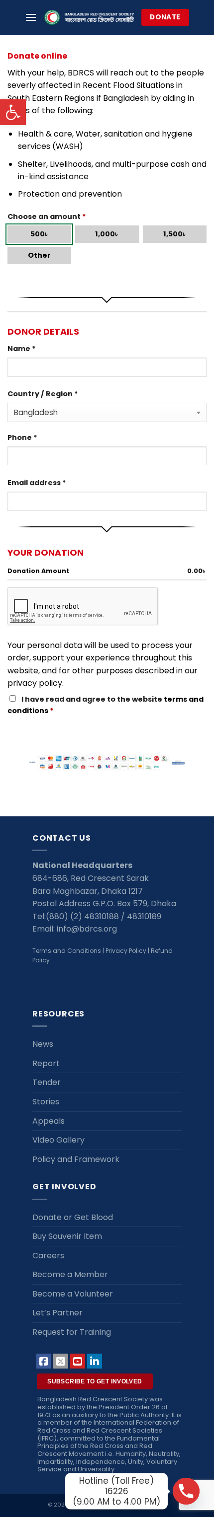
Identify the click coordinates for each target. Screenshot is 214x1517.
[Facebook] (43, 1361)
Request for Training (71, 1332)
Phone (22, 437)
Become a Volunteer (72, 1294)
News (42, 1044)
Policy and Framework (75, 1159)
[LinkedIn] (94, 1361)
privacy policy (34, 683)
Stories (45, 1101)
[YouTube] (77, 1361)
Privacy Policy (126, 950)
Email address (36, 483)
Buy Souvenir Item (67, 1236)
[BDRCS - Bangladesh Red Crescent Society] (89, 17)
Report (46, 1063)
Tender (46, 1082)
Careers (48, 1255)
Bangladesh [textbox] (36, 412)
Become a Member (70, 1274)
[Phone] (186, 1491)
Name (21, 349)
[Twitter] (60, 1361)
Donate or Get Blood (72, 1217)
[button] (13, 112)
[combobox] (107, 412)
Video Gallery (58, 1140)
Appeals (48, 1121)
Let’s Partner (57, 1312)
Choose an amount (46, 216)
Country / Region (42, 394)
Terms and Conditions (66, 950)
